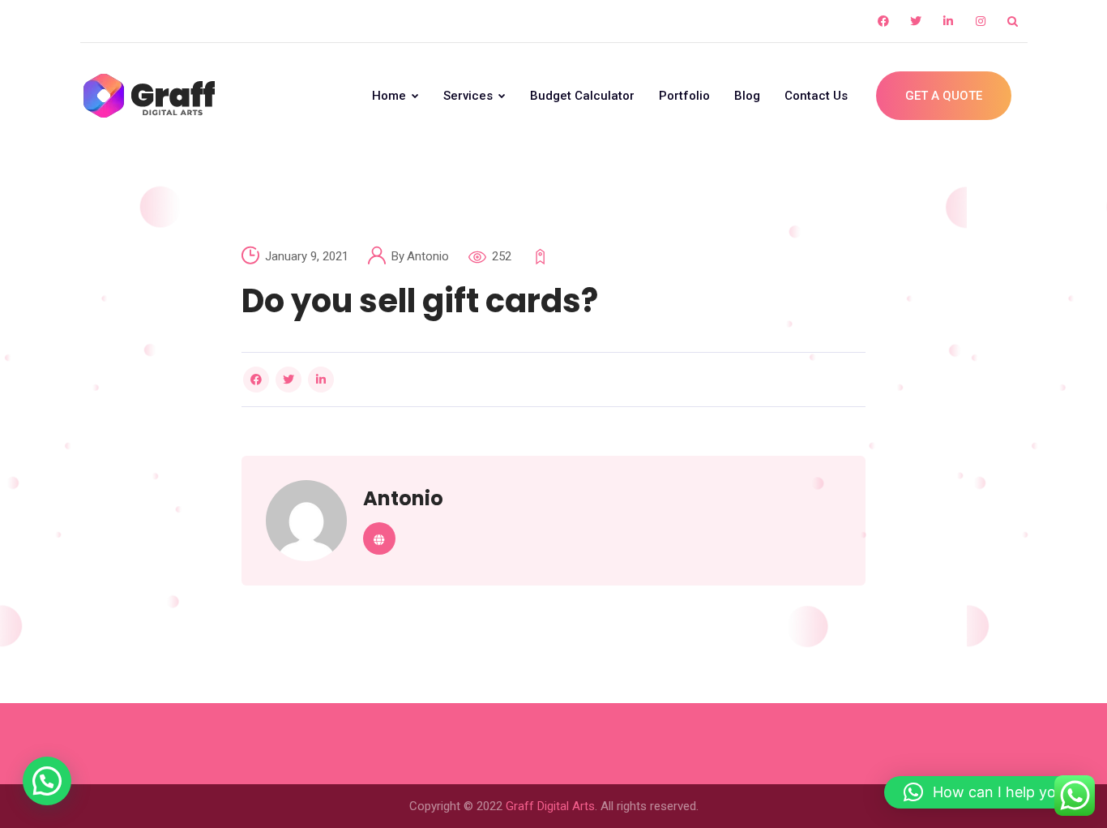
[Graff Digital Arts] (149, 95)
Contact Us (816, 95)
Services (469, 95)
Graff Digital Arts (550, 806)
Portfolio (684, 95)
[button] (47, 781)
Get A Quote (943, 95)
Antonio (428, 256)
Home (390, 95)
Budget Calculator (582, 95)
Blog (747, 95)
